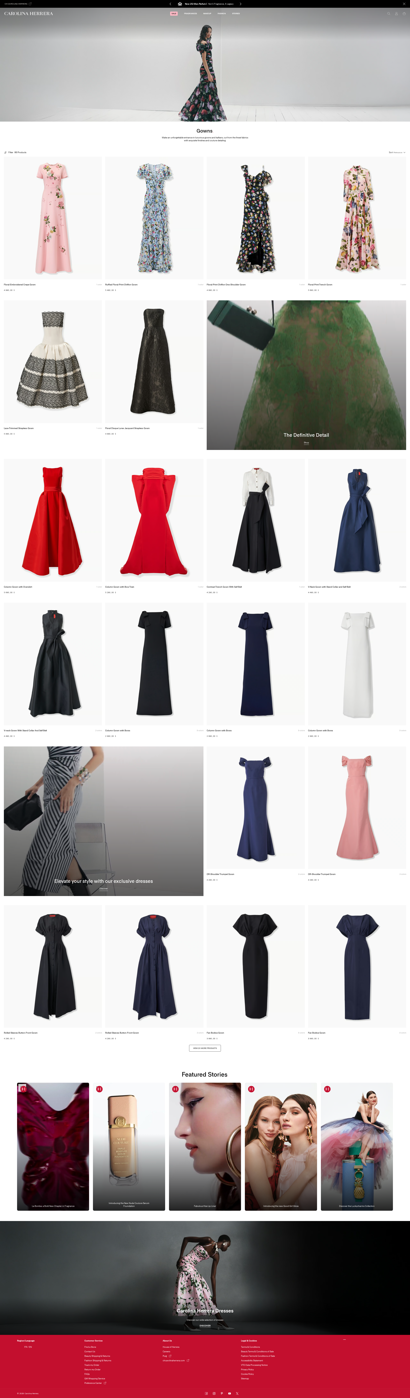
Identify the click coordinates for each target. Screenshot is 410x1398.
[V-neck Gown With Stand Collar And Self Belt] (53, 664)
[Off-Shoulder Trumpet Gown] (256, 807)
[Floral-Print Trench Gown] (357, 218)
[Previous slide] (165, 4)
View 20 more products (205, 1048)
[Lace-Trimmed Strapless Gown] (53, 361)
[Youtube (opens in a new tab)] (229, 1393)
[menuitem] (174, 14)
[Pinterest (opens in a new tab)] (222, 1393)
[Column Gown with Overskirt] (53, 520)
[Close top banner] (404, 4)
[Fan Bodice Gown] (256, 966)
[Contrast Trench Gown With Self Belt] (256, 520)
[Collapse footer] (344, 1339)
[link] (306, 443)
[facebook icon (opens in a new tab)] (206, 1393)
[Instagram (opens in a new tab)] (214, 1393)
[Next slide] (246, 4)
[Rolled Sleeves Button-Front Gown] (53, 966)
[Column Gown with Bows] (154, 664)
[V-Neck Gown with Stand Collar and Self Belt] (357, 520)
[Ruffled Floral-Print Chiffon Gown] (154, 218)
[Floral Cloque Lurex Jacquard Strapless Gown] (154, 361)
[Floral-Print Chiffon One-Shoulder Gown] (256, 218)
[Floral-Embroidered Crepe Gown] (53, 218)
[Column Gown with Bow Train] (154, 520)
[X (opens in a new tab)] (237, 1393)
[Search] (389, 13)
